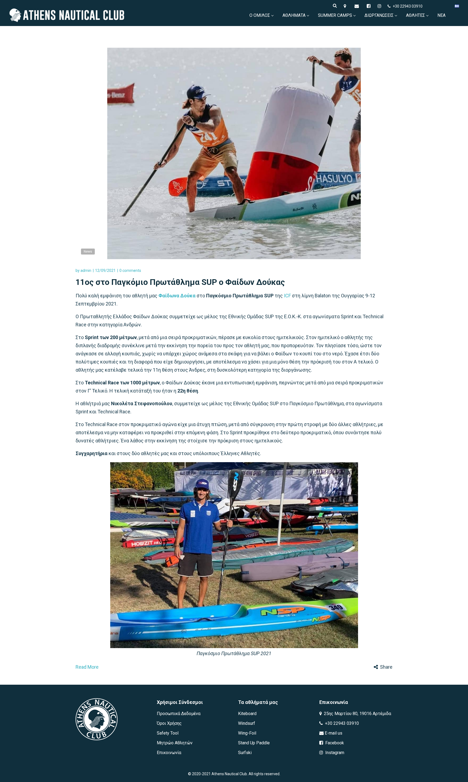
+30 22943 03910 (407, 6)
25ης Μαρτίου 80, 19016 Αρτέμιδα (357, 713)
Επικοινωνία (169, 752)
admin (85, 270)
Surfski (245, 752)
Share (386, 667)
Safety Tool (167, 733)
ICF (287, 295)
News (88, 251)
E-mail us (333, 733)
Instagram (334, 752)
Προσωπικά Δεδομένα (178, 713)
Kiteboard (247, 713)
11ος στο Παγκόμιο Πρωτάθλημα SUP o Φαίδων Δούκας (180, 282)
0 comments (130, 270)
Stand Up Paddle (254, 742)
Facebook (334, 742)
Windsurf (246, 723)
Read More (87, 667)
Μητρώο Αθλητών (175, 742)
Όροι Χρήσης (169, 723)
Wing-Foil (247, 733)
